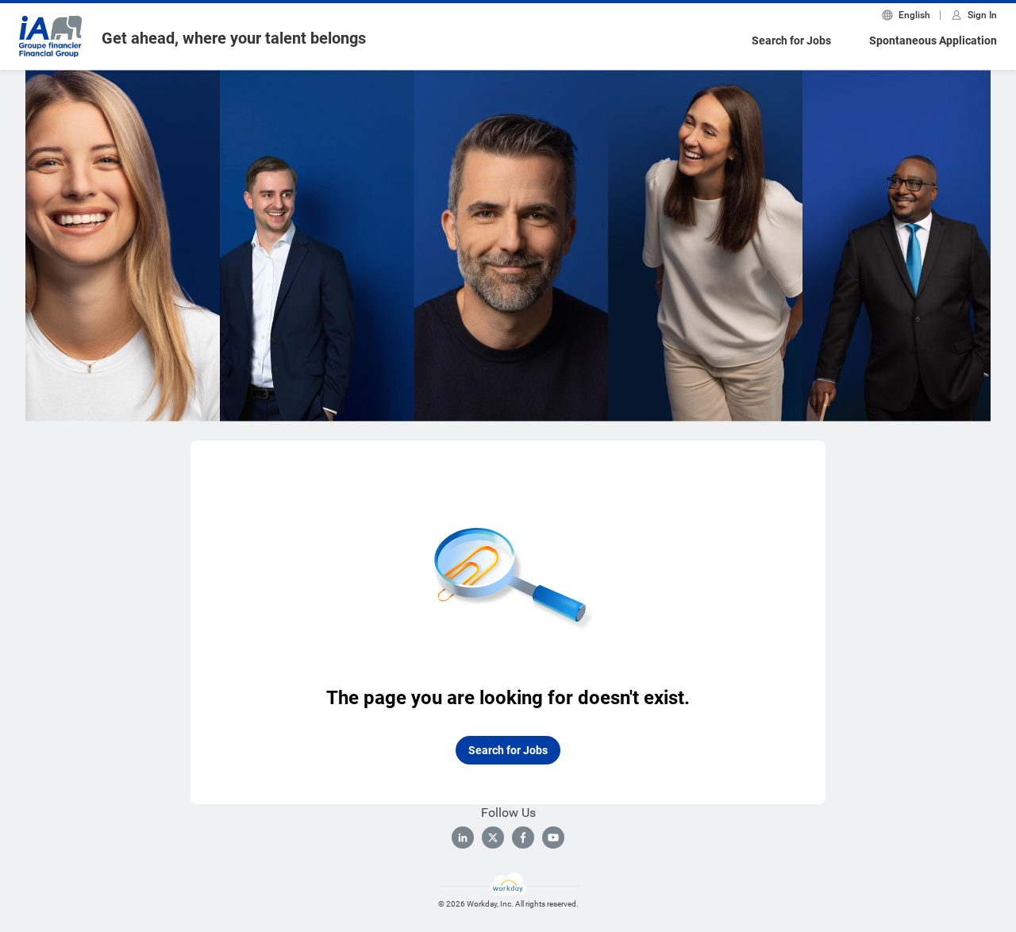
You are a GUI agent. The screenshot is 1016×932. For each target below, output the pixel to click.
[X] (493, 837)
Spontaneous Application (933, 40)
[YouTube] (553, 837)
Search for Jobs (791, 40)
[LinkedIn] (463, 837)
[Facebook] (523, 837)
